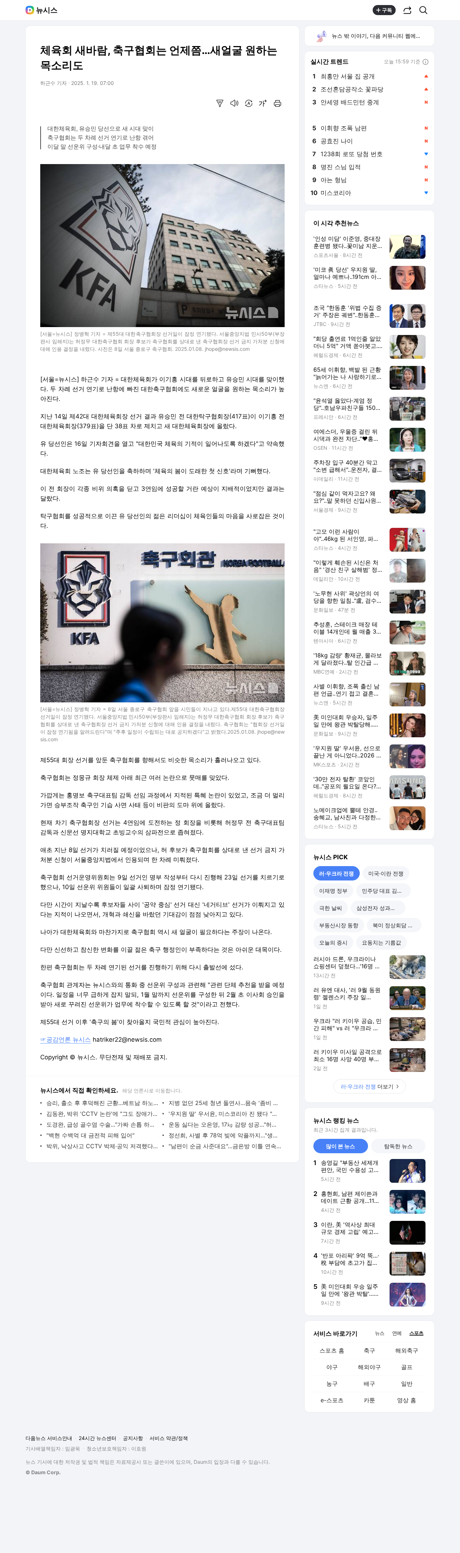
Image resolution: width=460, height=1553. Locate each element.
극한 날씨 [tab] (330, 908)
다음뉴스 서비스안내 (49, 1438)
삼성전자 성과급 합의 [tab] (380, 908)
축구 (369, 1350)
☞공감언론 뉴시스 (65, 1039)
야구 (332, 1367)
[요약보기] (220, 103)
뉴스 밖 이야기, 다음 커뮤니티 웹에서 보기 (382, 35)
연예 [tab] (396, 1333)
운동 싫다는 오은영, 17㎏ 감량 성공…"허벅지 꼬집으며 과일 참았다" (225, 1124)
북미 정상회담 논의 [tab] (396, 925)
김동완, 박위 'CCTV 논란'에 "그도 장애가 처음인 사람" (102, 1113)
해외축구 (406, 1350)
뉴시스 (47, 10)
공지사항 (133, 1438)
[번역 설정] (249, 103)
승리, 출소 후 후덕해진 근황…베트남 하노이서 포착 (102, 1102)
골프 (407, 1367)
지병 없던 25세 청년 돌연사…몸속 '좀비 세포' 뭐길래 (225, 1102)
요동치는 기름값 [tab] (381, 942)
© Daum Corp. (43, 1472)
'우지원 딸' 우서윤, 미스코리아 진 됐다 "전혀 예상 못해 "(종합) (225, 1113)
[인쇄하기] (277, 103)
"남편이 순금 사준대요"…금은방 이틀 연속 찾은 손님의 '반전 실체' (225, 1146)
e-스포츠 (332, 1400)
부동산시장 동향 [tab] (338, 925)
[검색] (425, 10)
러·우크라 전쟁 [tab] (336, 873)
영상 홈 (406, 1400)
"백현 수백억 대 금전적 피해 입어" (90, 1135)
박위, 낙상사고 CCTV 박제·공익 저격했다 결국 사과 (102, 1146)
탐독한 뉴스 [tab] (398, 1146)
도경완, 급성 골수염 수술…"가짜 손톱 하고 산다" (102, 1124)
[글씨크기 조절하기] (263, 103)
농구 (332, 1383)
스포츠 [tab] (416, 1333)
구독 (387, 10)
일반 (407, 1383)
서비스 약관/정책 (169, 1438)
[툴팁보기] (425, 62)
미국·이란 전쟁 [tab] (386, 873)
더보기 (367, 1086)
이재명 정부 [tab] (333, 890)
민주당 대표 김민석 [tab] (385, 890)
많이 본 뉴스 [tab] (340, 1146)
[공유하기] (407, 10)
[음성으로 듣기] (234, 103)
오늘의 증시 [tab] (333, 942)
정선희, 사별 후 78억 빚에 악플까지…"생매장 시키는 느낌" (225, 1135)
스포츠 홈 (331, 1350)
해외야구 (369, 1367)
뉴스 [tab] (379, 1333)
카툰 (369, 1400)
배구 (369, 1383)
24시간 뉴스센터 (97, 1438)
